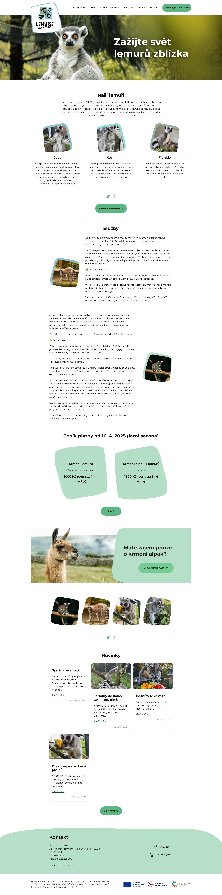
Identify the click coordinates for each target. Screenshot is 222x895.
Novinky (141, 7)
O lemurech (79, 7)
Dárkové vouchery (110, 7)
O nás (93, 7)
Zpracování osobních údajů (64, 865)
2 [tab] (113, 195)
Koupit (111, 511)
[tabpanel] (57, 153)
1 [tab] (107, 195)
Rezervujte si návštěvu (177, 7)
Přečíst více (58, 695)
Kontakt (154, 7)
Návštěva (129, 7)
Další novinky (111, 811)
